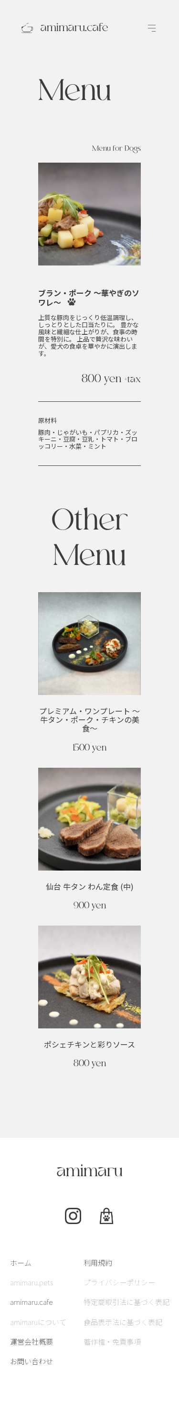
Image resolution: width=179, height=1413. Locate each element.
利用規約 (98, 1263)
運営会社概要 (31, 1341)
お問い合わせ (31, 1361)
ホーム (21, 1263)
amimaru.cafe (31, 1302)
